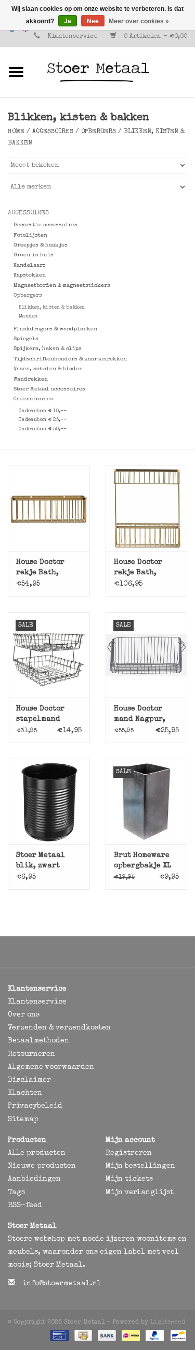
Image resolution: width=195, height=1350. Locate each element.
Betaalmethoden (38, 1040)
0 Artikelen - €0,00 (154, 37)
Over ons (24, 1015)
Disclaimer (29, 1080)
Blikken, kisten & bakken (52, 307)
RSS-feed (25, 1205)
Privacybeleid (35, 1106)
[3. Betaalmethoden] (58, 1335)
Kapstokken (30, 275)
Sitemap (23, 1119)
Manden (28, 316)
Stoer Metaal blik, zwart (40, 860)
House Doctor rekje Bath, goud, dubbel (138, 568)
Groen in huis (34, 255)
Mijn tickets (129, 1179)
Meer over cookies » (139, 21)
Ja (67, 21)
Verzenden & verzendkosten (59, 1028)
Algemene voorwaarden (51, 1067)
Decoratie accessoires (45, 225)
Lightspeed (167, 1322)
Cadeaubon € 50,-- (43, 429)
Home (16, 132)
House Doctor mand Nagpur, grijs (139, 714)
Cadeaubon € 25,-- (43, 420)
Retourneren (31, 1054)
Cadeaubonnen (34, 399)
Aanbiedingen (34, 1179)
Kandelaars (30, 265)
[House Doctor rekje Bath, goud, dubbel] (147, 508)
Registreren (129, 1153)
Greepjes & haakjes (41, 245)
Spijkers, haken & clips (48, 349)
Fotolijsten (30, 235)
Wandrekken (31, 379)
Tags (16, 1192)
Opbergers (98, 132)
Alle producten (37, 1153)
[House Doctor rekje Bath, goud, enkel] (49, 508)
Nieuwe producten (42, 1166)
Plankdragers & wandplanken (55, 329)
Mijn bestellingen (140, 1166)
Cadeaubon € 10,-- (43, 411)
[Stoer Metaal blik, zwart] (49, 801)
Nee (93, 21)
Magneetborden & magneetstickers (62, 285)
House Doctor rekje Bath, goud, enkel (40, 568)
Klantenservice (72, 37)
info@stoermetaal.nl (61, 1283)
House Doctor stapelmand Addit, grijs (40, 714)
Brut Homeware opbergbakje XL (142, 860)
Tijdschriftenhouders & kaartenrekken (70, 359)
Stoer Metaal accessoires (49, 389)
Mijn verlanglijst (140, 1192)
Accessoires (52, 132)
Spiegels (26, 339)
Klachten (25, 1093)
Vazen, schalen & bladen (48, 369)
